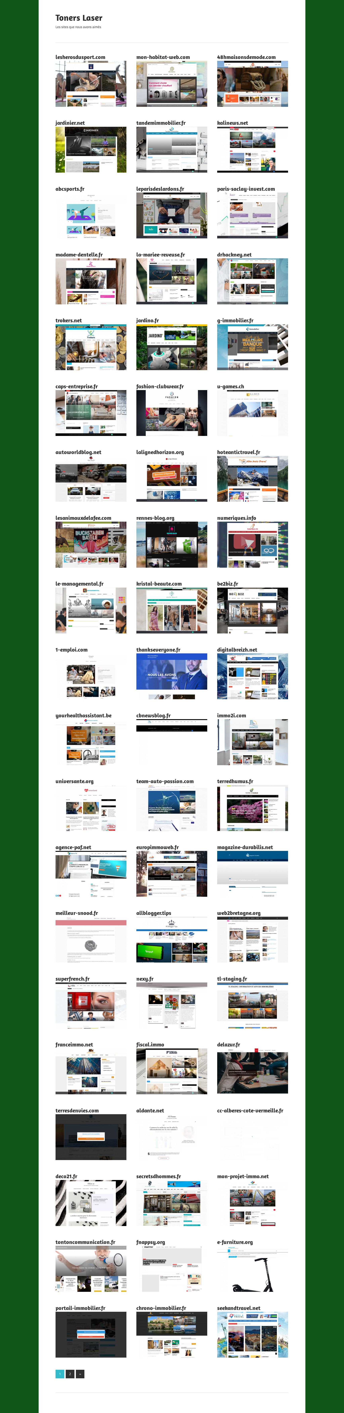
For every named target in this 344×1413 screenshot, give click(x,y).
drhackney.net (234, 254)
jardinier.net (70, 122)
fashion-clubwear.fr (160, 386)
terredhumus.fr (235, 781)
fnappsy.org (150, 1241)
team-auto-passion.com (165, 781)
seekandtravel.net (238, 1307)
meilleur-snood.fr (77, 912)
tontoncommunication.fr (85, 1241)
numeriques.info (236, 517)
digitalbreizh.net (237, 649)
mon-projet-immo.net (243, 1176)
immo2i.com (231, 715)
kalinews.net (232, 122)
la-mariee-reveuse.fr (160, 254)
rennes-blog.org (155, 517)
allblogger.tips (153, 912)
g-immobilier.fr (235, 320)
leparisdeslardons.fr (160, 188)
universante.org (75, 781)
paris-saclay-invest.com (246, 188)
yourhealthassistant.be (83, 715)
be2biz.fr (227, 583)
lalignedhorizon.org (160, 451)
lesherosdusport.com (80, 56)
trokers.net (69, 320)
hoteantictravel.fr (238, 451)
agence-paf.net (73, 847)
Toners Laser (79, 17)
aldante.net (150, 1110)
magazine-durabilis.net (245, 847)
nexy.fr (144, 978)
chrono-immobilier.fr (161, 1307)
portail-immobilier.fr (80, 1307)
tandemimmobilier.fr (161, 122)
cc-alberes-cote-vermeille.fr (250, 1110)
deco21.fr (66, 1176)
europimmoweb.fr (157, 847)
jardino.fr (147, 320)
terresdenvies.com (77, 1110)
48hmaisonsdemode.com (246, 56)
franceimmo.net (74, 1044)
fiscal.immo (150, 1044)
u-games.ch (230, 386)
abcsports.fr (70, 188)
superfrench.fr (73, 978)
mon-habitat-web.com (163, 56)
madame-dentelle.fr (79, 254)
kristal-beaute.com (159, 583)
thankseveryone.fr (158, 649)
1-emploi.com (72, 649)
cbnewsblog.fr (153, 715)
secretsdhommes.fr (158, 1176)
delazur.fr (228, 1044)
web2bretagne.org (239, 912)
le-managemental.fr (80, 583)
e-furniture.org (235, 1241)
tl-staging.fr (232, 978)
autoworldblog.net (78, 451)
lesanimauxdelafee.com (83, 517)
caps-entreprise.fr (77, 386)
